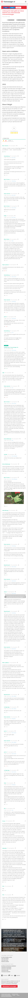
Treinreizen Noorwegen (6, 967)
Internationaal (11, 20)
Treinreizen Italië (4, 970)
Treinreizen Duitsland (5, 971)
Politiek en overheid (21, 20)
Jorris (13, 332)
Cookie (14, 995)
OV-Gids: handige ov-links (6, 957)
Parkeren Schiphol (5, 961)
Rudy (12, 240)
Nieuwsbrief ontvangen (9, 986)
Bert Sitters (14, 157)
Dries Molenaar (14, 456)
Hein (12, 810)
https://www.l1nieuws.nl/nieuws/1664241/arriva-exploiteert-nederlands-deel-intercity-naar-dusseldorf (14, 163)
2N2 (12, 387)
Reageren (18, 7)
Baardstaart (14, 581)
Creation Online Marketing (6, 995)
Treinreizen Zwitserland (6, 968)
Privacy (18, 995)
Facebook (5, 975)
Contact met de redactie (5, 994)
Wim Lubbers (14, 696)
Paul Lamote (14, 207)
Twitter (11, 975)
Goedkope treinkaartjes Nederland (8, 965)
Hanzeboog (14, 181)
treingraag (13, 718)
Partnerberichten (15, 994)
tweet (12, 7)
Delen (6, 7)
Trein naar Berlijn (5, 958)
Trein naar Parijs (4, 960)
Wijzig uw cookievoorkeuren (6, 996)
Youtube (18, 975)
